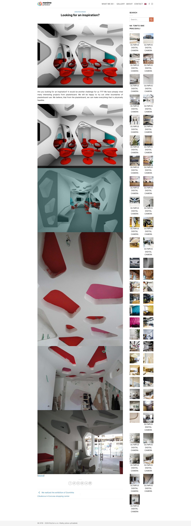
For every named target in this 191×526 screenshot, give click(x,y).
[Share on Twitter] (74, 483)
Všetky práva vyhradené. (68, 523)
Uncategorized (80, 12)
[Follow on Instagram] (152, 4)
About (129, 4)
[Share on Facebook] (70, 483)
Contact (138, 4)
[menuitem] (145, 4)
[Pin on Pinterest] (82, 483)
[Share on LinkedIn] (90, 483)
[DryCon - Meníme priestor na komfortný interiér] (44, 4)
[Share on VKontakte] (86, 483)
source (41, 475)
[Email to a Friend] (78, 483)
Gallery (121, 4)
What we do (108, 4)
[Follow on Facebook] (149, 4)
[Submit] (151, 19)
